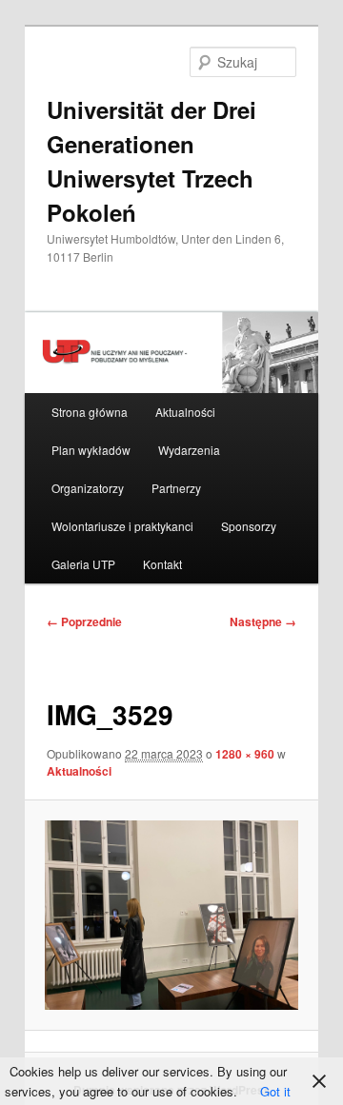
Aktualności (185, 412)
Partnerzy (176, 488)
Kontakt (162, 564)
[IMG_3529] (171, 915)
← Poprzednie (84, 621)
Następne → (263, 621)
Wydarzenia (189, 450)
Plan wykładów (91, 450)
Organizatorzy (87, 488)
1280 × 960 (244, 753)
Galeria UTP (83, 564)
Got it (275, 1091)
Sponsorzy (248, 526)
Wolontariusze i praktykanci (122, 526)
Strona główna (89, 412)
